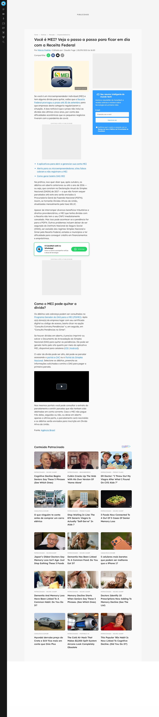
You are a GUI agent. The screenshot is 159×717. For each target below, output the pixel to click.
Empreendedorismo (63, 35)
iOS (66, 348)
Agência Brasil (48, 430)
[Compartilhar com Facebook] (53, 55)
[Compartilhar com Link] (62, 55)
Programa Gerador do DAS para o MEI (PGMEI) (57, 317)
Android (74, 348)
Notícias (43, 35)
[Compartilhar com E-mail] (58, 55)
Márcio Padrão (44, 50)
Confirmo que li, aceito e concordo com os (113, 129)
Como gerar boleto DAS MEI (51, 176)
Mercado (52, 35)
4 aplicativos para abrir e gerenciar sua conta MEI (62, 163)
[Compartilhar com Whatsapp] (48, 55)
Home (36, 35)
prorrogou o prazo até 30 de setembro (61, 102)
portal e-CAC (53, 357)
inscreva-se (112, 120)
